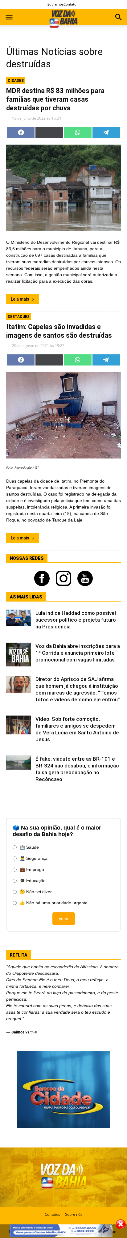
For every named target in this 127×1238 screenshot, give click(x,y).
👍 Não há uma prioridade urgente (54, 902)
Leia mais (20, 299)
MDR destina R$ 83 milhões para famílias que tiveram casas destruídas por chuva (55, 99)
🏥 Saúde (29, 847)
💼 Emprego (32, 869)
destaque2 (18, 317)
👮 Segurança (33, 858)
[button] (118, 18)
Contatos (52, 1214)
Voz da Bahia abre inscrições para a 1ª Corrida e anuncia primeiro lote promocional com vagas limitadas (77, 653)
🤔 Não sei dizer (36, 891)
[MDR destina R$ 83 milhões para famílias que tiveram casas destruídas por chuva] (63, 188)
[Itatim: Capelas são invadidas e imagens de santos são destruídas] (63, 415)
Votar (64, 918)
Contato (69, 4)
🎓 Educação (33, 880)
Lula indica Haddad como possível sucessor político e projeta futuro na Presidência (75, 620)
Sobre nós (55, 4)
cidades (16, 80)
